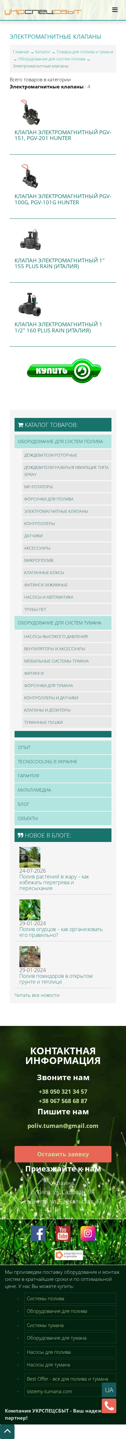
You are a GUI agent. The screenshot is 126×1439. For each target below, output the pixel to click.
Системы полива (45, 1298)
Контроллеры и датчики (51, 698)
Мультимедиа (34, 790)
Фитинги (34, 673)
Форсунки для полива (49, 499)
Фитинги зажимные (46, 585)
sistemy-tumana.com (49, 1391)
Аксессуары (37, 548)
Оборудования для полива (57, 1311)
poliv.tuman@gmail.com (63, 1126)
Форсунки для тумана (48, 685)
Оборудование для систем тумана (59, 623)
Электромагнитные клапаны (56, 511)
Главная (21, 52)
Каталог (42, 52)
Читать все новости (37, 995)
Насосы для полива (49, 1352)
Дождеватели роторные (50, 455)
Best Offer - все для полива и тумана (67, 1378)
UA (109, 1389)
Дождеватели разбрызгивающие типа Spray (66, 470)
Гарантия (28, 776)
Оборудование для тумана (57, 1337)
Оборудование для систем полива (51, 59)
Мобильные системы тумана (56, 661)
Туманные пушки (43, 722)
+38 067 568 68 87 (63, 1101)
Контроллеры (39, 523)
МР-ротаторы (38, 487)
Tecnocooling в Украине (47, 761)
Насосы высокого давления (56, 636)
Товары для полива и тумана (85, 52)
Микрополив (38, 560)
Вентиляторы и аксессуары (54, 649)
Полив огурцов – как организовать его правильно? (61, 932)
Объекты (28, 818)
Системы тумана (45, 1325)
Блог (23, 804)
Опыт (24, 747)
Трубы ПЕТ (35, 609)
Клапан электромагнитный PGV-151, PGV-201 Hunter (63, 135)
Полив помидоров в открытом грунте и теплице (56, 978)
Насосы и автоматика (48, 597)
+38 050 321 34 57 (63, 1091)
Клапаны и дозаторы (47, 710)
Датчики (33, 536)
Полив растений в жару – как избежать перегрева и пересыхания (54, 882)
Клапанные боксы (44, 572)
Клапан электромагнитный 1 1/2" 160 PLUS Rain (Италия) (58, 327)
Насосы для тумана (48, 1364)
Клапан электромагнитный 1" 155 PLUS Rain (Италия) (60, 263)
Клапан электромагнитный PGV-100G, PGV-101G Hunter (63, 199)
